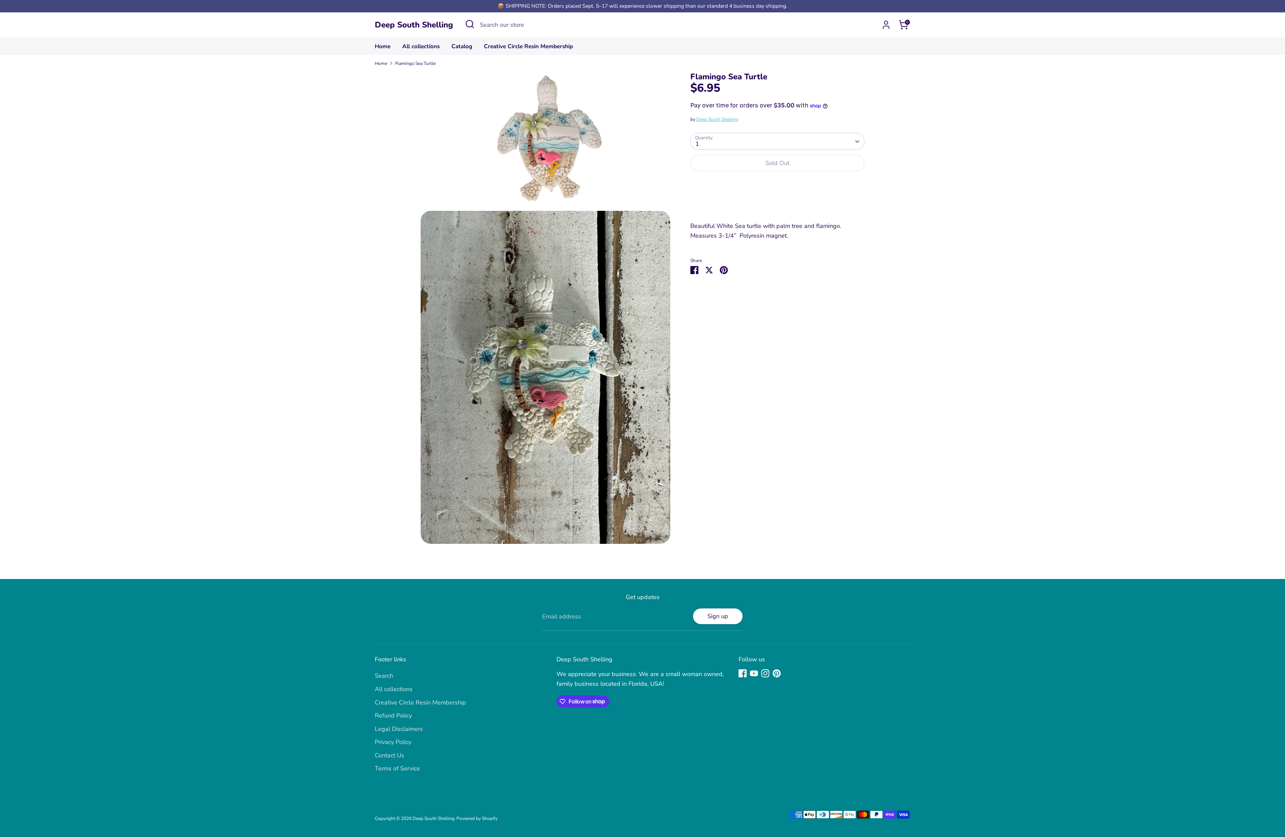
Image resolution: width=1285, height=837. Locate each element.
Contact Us (389, 755)
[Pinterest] (777, 673)
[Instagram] (765, 673)
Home (383, 46)
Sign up (717, 616)
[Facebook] (743, 673)
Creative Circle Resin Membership (528, 46)
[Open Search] (470, 24)
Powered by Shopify (477, 818)
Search (384, 676)
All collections (421, 46)
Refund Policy (393, 716)
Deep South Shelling (414, 25)
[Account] (886, 24)
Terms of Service (397, 768)
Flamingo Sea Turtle (415, 63)
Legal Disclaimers (399, 729)
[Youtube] (754, 673)
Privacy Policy (393, 742)
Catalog (461, 46)
